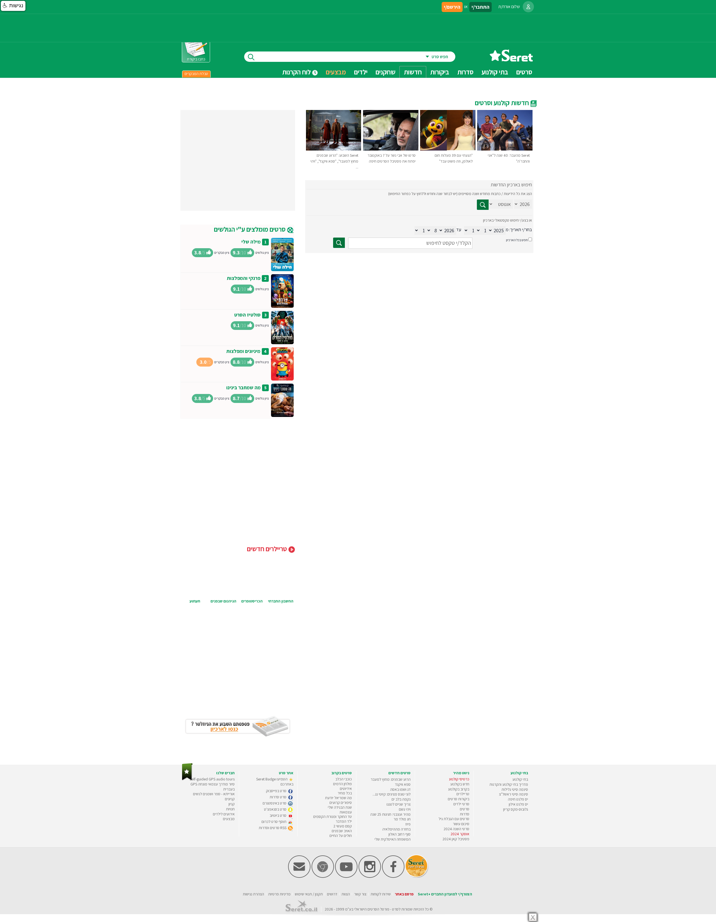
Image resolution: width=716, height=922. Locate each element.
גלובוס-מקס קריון (515, 809)
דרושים (332, 894)
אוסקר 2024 (460, 833)
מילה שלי (251, 241)
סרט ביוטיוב (278, 815)
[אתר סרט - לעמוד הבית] (187, 779)
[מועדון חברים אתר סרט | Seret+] (299, 876)
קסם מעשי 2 (342, 826)
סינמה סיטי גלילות (514, 789)
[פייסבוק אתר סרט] (393, 876)
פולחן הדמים (342, 783)
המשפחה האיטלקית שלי (393, 839)
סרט (395, 909)
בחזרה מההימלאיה (396, 829)
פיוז (408, 824)
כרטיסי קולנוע (459, 779)
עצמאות (346, 812)
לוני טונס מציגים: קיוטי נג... (392, 794)
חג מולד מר (402, 819)
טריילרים (462, 793)
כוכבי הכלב (343, 779)
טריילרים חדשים (267, 548)
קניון (232, 803)
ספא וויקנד (403, 784)
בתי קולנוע (520, 779)
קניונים (230, 798)
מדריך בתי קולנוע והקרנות (508, 784)
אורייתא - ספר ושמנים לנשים (214, 793)
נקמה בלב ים (401, 799)
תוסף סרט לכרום (274, 821)
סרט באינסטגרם (275, 803)
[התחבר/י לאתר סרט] (528, 6)
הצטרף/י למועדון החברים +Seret (445, 894)
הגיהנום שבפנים (223, 601)
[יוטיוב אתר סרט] (346, 876)
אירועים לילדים (224, 814)
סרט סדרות (278, 796)
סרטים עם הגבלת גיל (454, 818)
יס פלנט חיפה (518, 799)
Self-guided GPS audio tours (212, 779)
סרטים (464, 808)
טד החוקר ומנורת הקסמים (332, 816)
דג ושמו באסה (400, 789)
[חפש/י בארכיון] (339, 243)
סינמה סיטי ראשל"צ (513, 794)
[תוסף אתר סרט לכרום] (323, 876)
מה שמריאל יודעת (338, 797)
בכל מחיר (345, 793)
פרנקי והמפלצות (243, 278)
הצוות (345, 894)
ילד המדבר (344, 821)
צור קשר (360, 894)
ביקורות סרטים (458, 798)
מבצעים (336, 71)
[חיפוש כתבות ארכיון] (483, 205)
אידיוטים (346, 788)
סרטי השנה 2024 (456, 828)
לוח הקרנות (297, 71)
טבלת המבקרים (196, 73)
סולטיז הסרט (247, 314)
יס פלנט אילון (518, 804)
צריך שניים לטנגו (399, 804)
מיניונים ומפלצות (243, 351)
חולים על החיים (340, 835)
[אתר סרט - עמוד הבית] (511, 59)
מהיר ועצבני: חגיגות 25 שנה (390, 814)
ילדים (361, 71)
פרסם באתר (404, 894)
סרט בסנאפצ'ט (275, 809)
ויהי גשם (405, 809)
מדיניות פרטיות (279, 894)
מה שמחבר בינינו (243, 387)
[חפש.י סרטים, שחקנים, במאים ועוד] (250, 56)
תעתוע (195, 601)
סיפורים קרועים (340, 802)
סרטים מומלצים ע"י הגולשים (250, 229)
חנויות (230, 808)
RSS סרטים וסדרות (273, 827)
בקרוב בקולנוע (458, 789)
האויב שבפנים (342, 830)
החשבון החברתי (280, 601)
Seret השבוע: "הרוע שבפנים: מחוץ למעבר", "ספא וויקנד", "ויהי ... (334, 161)
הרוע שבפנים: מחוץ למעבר (391, 779)
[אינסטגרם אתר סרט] (370, 876)
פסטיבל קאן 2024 (455, 838)
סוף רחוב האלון (399, 834)
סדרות (464, 814)
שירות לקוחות (381, 894)
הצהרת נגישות (253, 894)
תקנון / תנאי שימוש (309, 894)
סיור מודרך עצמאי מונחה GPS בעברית (212, 787)
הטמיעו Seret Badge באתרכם (274, 781)
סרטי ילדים (461, 803)
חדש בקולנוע (459, 784)
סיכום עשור (461, 823)
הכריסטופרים (252, 601)
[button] (13, 6)
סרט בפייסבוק (276, 790)
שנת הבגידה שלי (340, 807)
